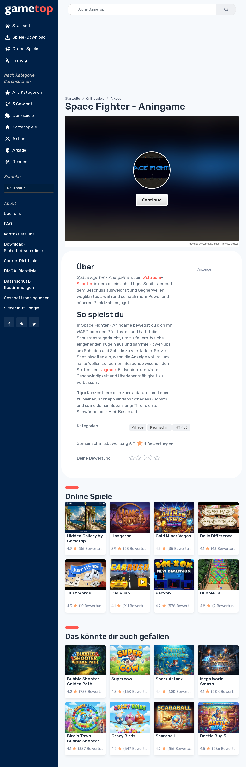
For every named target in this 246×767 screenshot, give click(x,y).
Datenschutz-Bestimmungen (19, 284)
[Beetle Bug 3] (218, 717)
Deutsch (15, 188)
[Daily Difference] (218, 517)
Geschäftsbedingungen (26, 297)
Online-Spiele (25, 48)
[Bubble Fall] (218, 574)
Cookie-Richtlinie (20, 260)
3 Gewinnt (22, 103)
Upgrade (107, 369)
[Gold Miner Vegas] (174, 517)
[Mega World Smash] (218, 660)
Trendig (19, 60)
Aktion (18, 138)
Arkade (19, 149)
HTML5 (181, 427)
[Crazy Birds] (130, 717)
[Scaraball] (174, 717)
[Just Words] (85, 574)
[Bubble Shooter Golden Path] (85, 660)
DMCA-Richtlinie (20, 270)
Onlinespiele (95, 98)
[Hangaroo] (130, 517)
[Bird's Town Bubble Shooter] (85, 717)
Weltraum (151, 277)
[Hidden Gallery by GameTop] (85, 517)
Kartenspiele (24, 126)
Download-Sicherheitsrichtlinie (23, 247)
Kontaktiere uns (19, 234)
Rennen (19, 161)
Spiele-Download (29, 37)
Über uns (12, 213)
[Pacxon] (174, 574)
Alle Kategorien (27, 92)
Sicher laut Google (21, 308)
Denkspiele (23, 115)
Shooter (84, 283)
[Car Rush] (130, 574)
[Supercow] (130, 660)
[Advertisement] (152, 56)
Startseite (22, 25)
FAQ (8, 223)
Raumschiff (159, 427)
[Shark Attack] (174, 660)
